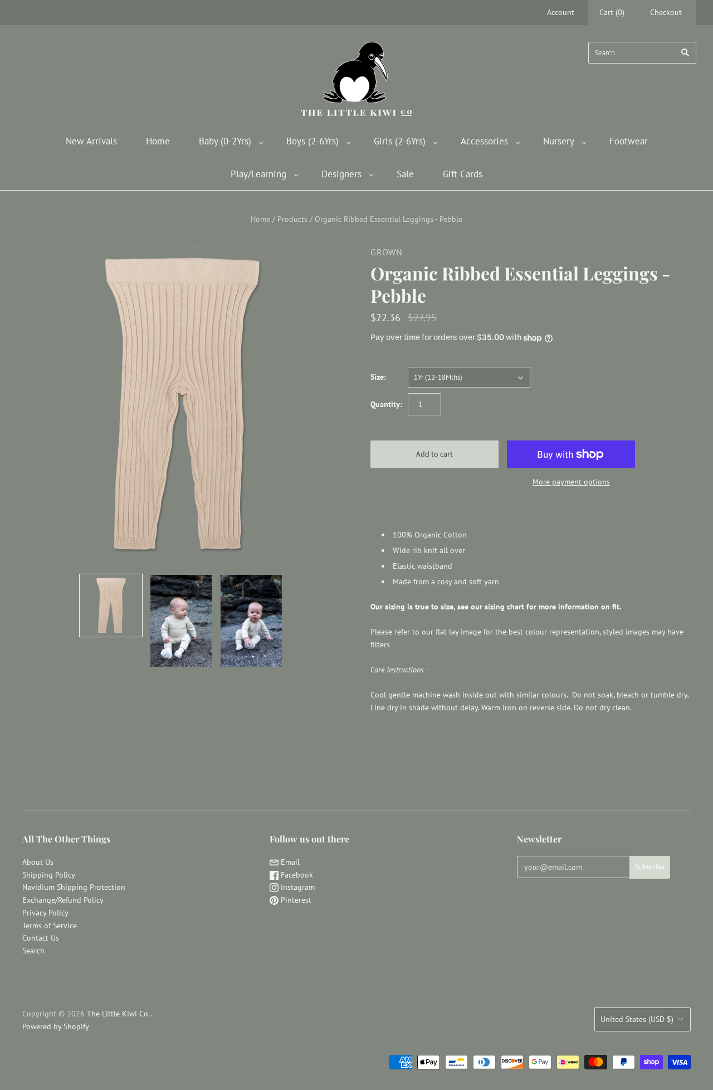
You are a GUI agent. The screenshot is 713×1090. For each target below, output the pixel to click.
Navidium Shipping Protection (73, 887)
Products (292, 219)
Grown (386, 252)
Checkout (666, 12)
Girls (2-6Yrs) (400, 141)
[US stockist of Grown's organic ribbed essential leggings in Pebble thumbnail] (111, 605)
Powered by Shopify (55, 1026)
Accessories (484, 141)
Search (33, 951)
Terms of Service (49, 926)
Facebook (296, 875)
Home (158, 141)
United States (636, 1019)
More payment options (571, 482)
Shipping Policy (48, 875)
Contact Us (40, 938)
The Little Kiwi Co (118, 1014)
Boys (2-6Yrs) (312, 141)
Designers (341, 174)
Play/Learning (258, 174)
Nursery (558, 141)
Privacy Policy (45, 913)
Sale (405, 174)
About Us (37, 862)
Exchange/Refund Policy (63, 900)
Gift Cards (462, 174)
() (611, 12)
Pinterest (295, 900)
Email (289, 862)
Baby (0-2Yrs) (225, 141)
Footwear (628, 141)
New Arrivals (91, 141)
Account (560, 12)
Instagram (297, 887)
